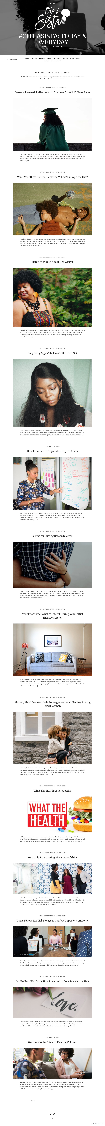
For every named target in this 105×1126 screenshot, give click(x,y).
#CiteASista (57, 58)
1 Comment (61, 172)
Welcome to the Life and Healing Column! (52, 1042)
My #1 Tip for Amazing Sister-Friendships (52, 857)
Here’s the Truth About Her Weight (52, 261)
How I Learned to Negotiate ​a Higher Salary (52, 451)
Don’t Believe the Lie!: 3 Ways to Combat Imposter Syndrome (53, 920)
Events (65, 58)
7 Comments (61, 786)
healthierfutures (48, 87)
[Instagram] (54, 3)
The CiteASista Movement (34, 59)
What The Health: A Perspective (52, 790)
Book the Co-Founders (52, 61)
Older (33, 1101)
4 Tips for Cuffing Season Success (52, 536)
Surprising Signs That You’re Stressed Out (52, 353)
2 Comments (61, 87)
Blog (72, 58)
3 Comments (61, 257)
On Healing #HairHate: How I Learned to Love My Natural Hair (52, 981)
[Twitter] (51, 3)
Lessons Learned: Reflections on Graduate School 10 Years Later (52, 92)
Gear (49, 58)
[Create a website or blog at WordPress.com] (52, 1119)
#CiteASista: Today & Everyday (52, 39)
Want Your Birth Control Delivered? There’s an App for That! (52, 177)
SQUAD (78, 58)
